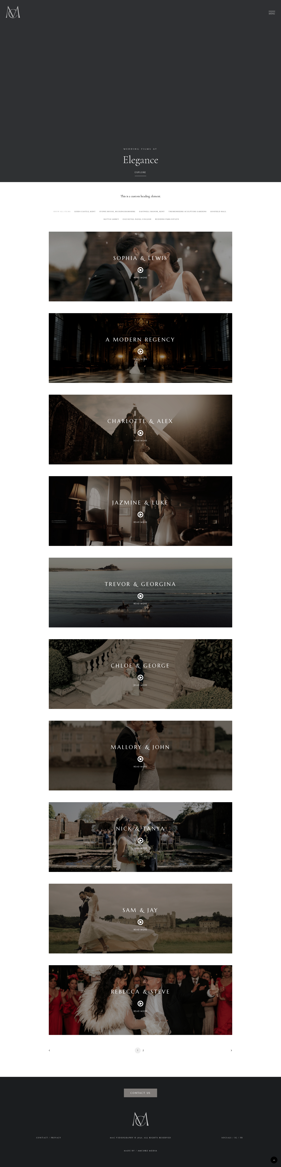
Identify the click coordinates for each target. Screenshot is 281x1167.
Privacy (56, 1138)
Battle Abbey (111, 219)
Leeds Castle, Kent (85, 211)
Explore (140, 172)
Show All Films (62, 211)
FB (241, 1138)
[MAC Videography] (13, 12)
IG (235, 1138)
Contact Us (140, 1092)
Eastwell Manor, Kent (152, 211)
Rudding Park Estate (167, 219)
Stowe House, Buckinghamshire (117, 211)
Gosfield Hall (218, 211)
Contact (42, 1138)
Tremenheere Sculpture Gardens (187, 211)
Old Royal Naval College (137, 219)
